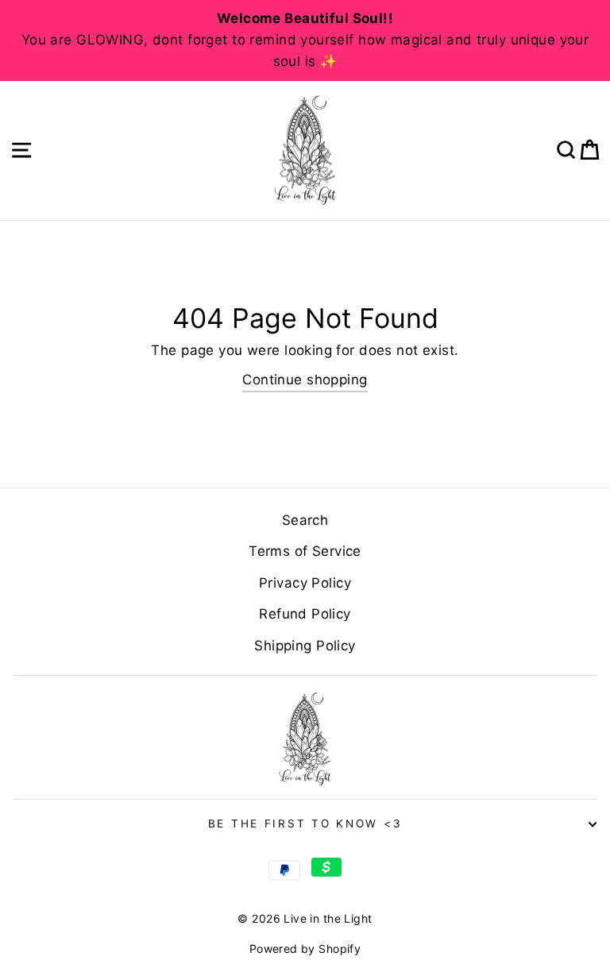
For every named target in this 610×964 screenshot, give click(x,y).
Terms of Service (305, 551)
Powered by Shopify (305, 948)
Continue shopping (304, 380)
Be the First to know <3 (305, 823)
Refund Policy (305, 614)
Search (305, 520)
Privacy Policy (305, 583)
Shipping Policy (304, 646)
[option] (305, 40)
